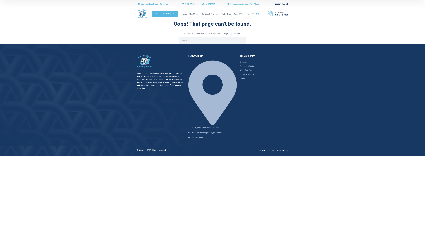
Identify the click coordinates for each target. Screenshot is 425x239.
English (277, 4)
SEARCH (242, 40)
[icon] (253, 14)
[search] (248, 14)
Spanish (284, 4)
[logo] (142, 13)
